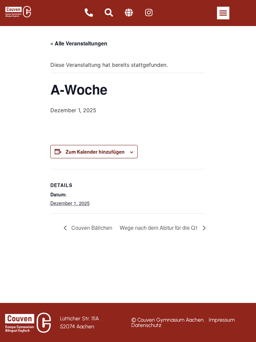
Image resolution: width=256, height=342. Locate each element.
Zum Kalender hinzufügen (95, 151)
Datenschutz (146, 325)
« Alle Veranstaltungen (78, 43)
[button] (223, 13)
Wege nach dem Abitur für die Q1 (159, 227)
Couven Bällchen (91, 227)
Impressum (222, 320)
